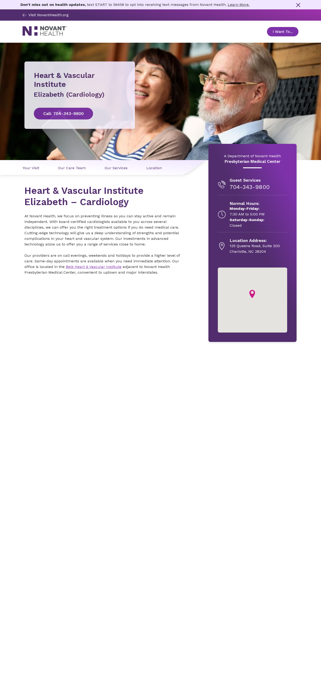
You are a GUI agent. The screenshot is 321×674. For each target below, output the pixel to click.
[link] (79, 113)
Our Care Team (72, 168)
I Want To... (285, 31)
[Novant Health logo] (45, 34)
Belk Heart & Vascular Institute (93, 266)
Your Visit (31, 168)
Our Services (116, 168)
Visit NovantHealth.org (48, 15)
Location (154, 168)
